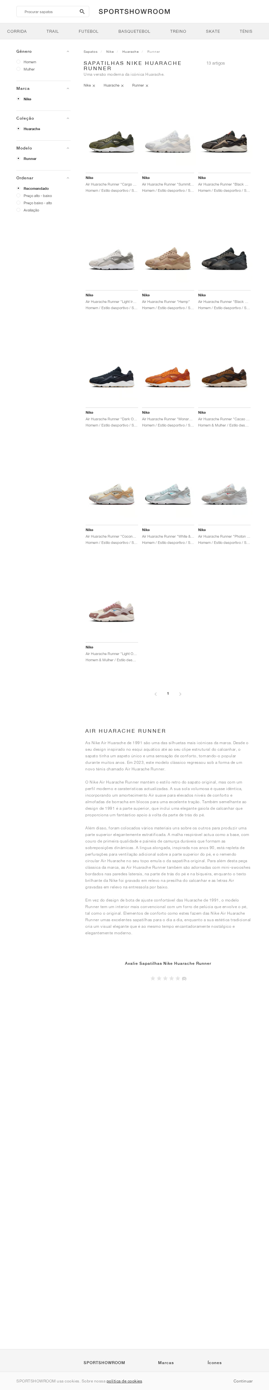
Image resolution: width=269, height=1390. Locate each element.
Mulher (29, 69)
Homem (30, 62)
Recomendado (36, 188)
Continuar (243, 1381)
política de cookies (124, 1381)
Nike (27, 99)
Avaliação (31, 210)
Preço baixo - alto (38, 203)
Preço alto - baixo (38, 195)
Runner (30, 158)
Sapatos (91, 51)
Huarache (32, 129)
